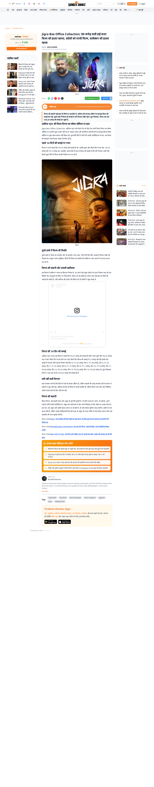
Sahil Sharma (55, 479)
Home (7, 28)
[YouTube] (39, 3)
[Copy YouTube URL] (55, 98)
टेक (83, 10)
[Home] (77, 3)
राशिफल (105, 10)
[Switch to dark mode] (121, 4)
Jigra (50, 501)
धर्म (111, 10)
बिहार (26, 10)
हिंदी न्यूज (55, 516)
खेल (116, 10)
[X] (34, 3)
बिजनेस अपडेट (66, 513)
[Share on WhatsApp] (49, 98)
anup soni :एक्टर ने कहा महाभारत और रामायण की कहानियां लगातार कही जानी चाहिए (74, 462)
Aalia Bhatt (52, 498)
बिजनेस (70, 10)
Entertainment (18, 28)
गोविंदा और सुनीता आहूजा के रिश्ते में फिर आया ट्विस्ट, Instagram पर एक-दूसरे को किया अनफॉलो (78, 468)
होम (13, 10)
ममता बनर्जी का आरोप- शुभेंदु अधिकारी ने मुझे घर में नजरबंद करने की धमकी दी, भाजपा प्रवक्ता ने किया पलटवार (132, 75)
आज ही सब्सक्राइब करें (21, 48)
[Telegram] (43, 3)
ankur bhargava (75, 498)
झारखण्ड (19, 10)
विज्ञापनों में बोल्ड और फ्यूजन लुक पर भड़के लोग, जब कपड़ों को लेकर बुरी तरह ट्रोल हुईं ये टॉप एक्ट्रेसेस (78, 449)
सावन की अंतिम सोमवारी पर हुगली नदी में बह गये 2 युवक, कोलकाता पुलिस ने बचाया (132, 94)
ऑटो (88, 10)
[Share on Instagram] (59, 98)
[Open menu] (8, 10)
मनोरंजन (77, 10)
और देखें (143, 186)
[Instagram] (29, 3)
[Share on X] (62, 98)
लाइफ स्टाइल (96, 10)
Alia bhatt (63, 498)
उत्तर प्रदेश (33, 10)
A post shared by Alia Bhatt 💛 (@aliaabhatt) (77, 343)
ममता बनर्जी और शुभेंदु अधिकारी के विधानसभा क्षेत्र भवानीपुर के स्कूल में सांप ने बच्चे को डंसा (132, 112)
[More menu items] (129, 10)
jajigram (102, 498)
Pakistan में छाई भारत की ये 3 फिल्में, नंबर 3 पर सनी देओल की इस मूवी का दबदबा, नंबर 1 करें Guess (76, 455)
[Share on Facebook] (52, 98)
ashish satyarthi (89, 498)
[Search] (113, 4)
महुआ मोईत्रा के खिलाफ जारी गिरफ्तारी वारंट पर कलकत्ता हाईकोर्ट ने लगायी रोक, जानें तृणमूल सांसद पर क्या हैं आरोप (132, 85)
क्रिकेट (78, 513)
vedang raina (59, 501)
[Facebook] (24, 3)
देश (121, 10)
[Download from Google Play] (50, 522)
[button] (77, 72)
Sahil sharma (52, 47)
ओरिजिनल (54, 10)
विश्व (125, 10)
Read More (45, 491)
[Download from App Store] (64, 522)
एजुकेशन (62, 10)
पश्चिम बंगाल (43, 10)
